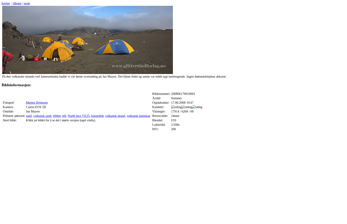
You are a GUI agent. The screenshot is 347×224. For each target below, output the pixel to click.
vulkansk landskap (138, 116)
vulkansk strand (115, 116)
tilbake (17, 3)
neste (27, 3)
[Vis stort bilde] (87, 73)
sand (29, 116)
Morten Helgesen (37, 102)
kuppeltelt (97, 116)
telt (64, 116)
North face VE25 (79, 116)
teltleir (57, 116)
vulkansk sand (42, 116)
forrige (6, 3)
